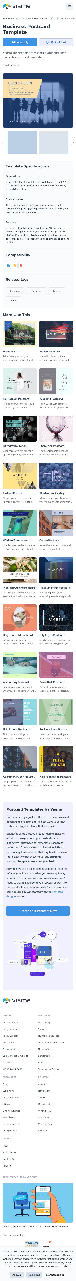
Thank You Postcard (52, 445)
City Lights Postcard (52, 635)
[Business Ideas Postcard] (56, 712)
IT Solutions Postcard (16, 729)
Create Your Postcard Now (38, 911)
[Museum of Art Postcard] (56, 570)
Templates (9, 1117)
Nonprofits (44, 1049)
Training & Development (52, 1042)
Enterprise (44, 1062)
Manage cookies (55, 1274)
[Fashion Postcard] (20, 476)
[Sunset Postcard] (56, 334)
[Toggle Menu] (69, 6)
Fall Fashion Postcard (16, 398)
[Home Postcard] (20, 334)
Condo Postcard (49, 540)
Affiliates (43, 1130)
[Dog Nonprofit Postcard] (20, 617)
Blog (5, 1084)
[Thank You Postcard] (56, 429)
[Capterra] (33, 1242)
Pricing (7, 1165)
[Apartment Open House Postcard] (20, 759)
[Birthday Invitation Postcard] (20, 429)
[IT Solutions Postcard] (20, 712)
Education (44, 1055)
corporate (36, 290)
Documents (9, 1049)
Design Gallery (11, 1124)
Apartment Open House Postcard (18, 776)
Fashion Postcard (13, 493)
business (15, 290)
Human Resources (48, 1035)
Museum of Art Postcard (54, 587)
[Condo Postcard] (56, 523)
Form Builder (10, 1035)
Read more (9, 65)
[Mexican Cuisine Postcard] (20, 570)
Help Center (10, 1152)
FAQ (5, 1145)
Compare (43, 1117)
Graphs (7, 1062)
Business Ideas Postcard (54, 729)
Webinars (8, 1090)
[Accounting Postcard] (20, 665)
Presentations (11, 1022)
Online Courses (11, 1110)
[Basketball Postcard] (56, 665)
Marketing (44, 1022)
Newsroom (44, 1090)
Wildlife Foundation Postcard (15, 540)
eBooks (7, 1104)
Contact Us (9, 1158)
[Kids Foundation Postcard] (56, 759)
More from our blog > (14, 1235)
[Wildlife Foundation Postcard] (20, 523)
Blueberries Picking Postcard (51, 493)
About (41, 1084)
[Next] (55, 100)
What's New (45, 1110)
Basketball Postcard (51, 682)
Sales (41, 1029)
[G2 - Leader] (46, 1242)
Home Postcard (12, 351)
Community (45, 1124)
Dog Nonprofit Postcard (18, 635)
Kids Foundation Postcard (55, 776)
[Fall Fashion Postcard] (20, 381)
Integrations (10, 1130)
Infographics (10, 1029)
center (57, 290)
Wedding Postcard (51, 398)
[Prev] (20, 100)
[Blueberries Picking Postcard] (56, 476)
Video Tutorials (11, 1097)
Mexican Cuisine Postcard (19, 587)
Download (44, 1104)
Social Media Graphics (15, 1055)
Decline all (34, 1274)
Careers (42, 1097)
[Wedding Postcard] (56, 381)
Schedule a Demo (48, 1069)
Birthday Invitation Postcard (15, 446)
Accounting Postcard (16, 682)
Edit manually (20, 42)
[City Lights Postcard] (56, 617)
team (13, 299)
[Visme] (16, 6)
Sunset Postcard (49, 351)
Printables (8, 1042)
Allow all (17, 1274)
